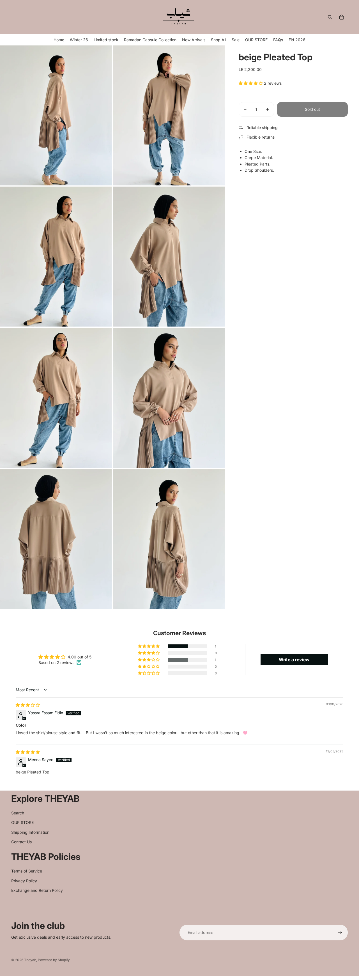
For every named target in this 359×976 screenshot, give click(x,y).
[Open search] (330, 17)
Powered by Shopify (54, 960)
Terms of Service (26, 871)
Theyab (30, 960)
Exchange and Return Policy (37, 890)
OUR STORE (22, 822)
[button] (251, 83)
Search (17, 812)
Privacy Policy (24, 880)
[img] (28, 704)
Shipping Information (30, 832)
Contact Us (21, 841)
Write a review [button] (294, 659)
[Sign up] (340, 932)
